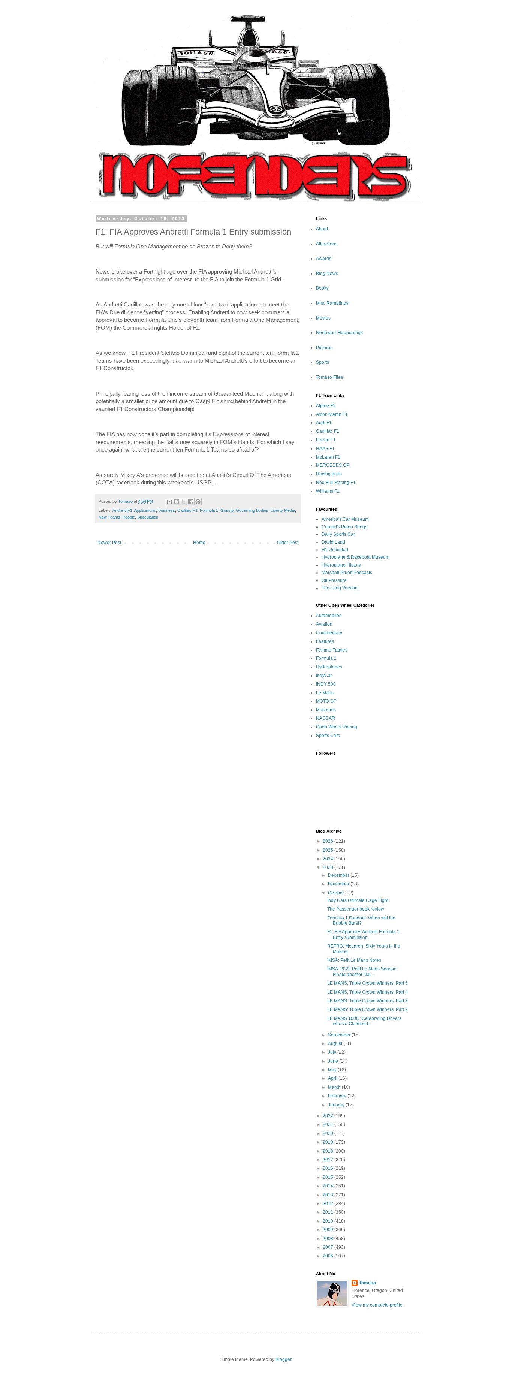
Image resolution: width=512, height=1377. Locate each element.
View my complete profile (377, 1305)
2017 (328, 1159)
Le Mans (325, 692)
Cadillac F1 (187, 510)
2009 (328, 1229)
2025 (328, 850)
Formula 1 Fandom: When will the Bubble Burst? (361, 920)
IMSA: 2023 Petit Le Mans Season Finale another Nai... (362, 971)
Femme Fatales (331, 650)
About (322, 229)
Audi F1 (324, 422)
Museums (326, 709)
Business (166, 510)
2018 (328, 1151)
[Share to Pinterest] (198, 501)
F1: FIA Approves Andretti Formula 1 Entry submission (363, 934)
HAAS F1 (325, 448)
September (340, 1035)
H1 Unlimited (335, 549)
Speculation (147, 517)
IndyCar (324, 675)
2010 (328, 1221)
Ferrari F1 (326, 440)
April (333, 1078)
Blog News (327, 273)
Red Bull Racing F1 (336, 482)
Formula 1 (209, 510)
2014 (328, 1186)
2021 (328, 1124)
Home (199, 542)
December (339, 875)
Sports (322, 362)
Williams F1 (328, 491)
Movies (323, 318)
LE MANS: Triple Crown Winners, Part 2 (367, 1009)
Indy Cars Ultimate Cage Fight (357, 900)
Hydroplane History (341, 565)
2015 (328, 1177)
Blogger (283, 1359)
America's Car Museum (345, 519)
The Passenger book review (355, 909)
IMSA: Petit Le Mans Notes (354, 960)
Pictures (324, 347)
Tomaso (367, 1283)
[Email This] (169, 501)
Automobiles (328, 615)
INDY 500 (326, 684)
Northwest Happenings (339, 332)
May (333, 1069)
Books (322, 288)
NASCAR (325, 718)
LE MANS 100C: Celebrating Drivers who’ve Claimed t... (364, 1021)
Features (325, 641)
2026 (328, 841)
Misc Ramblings (332, 303)
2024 (328, 858)
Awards (323, 258)
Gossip (227, 510)
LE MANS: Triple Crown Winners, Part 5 (367, 983)
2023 (328, 867)
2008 (328, 1238)
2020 (328, 1133)
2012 (328, 1203)
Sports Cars (328, 735)
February (337, 1096)
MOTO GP (326, 701)
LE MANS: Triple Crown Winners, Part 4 (367, 992)
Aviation (324, 624)
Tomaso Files (329, 377)
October (336, 893)
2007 (328, 1247)
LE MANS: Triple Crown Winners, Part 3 (367, 1000)
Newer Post (109, 542)
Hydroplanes (329, 667)
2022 (328, 1115)
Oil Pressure (334, 580)
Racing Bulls (329, 474)
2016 (328, 1168)
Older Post (287, 542)
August (335, 1043)
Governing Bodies (252, 510)
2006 (328, 1256)
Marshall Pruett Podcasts (347, 572)
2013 (328, 1195)
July (332, 1052)
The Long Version (340, 588)
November (339, 884)
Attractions (326, 244)
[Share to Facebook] (191, 501)
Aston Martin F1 (332, 414)
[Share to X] (183, 501)
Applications (145, 510)
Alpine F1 (325, 405)
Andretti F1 (122, 510)
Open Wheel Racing (336, 727)
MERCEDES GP (332, 465)
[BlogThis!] (176, 501)
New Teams (109, 517)
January (337, 1105)
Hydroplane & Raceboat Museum (355, 557)
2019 (328, 1142)
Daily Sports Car (338, 534)
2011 (328, 1212)
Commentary (329, 632)
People (129, 517)
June (333, 1061)
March (335, 1087)
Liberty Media (283, 510)
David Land (333, 542)
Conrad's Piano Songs (344, 526)
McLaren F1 (328, 457)
